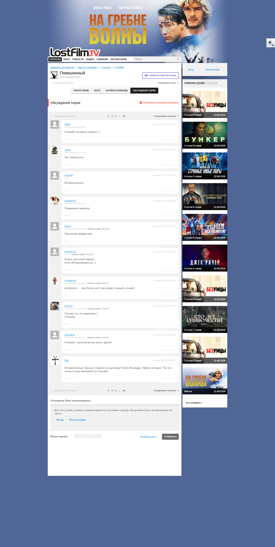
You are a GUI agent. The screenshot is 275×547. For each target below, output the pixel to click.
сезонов (211, 83)
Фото (97, 90)
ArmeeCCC (70, 251)
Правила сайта (148, 436)
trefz (67, 360)
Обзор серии (81, 90)
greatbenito (70, 280)
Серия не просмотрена (162, 75)
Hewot (68, 226)
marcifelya (70, 335)
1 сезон (105, 68)
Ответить (72, 139)
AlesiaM (69, 175)
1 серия (119, 68)
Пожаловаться (169, 139)
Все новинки (193, 403)
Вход (60, 419)
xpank (68, 150)
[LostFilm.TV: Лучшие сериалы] (76, 51)
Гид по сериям (87, 68)
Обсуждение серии (144, 90)
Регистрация (77, 419)
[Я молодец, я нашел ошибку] (256, 43)
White (67, 124)
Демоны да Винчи (62, 68)
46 (124, 116)
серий (200, 83)
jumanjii (69, 306)
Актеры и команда (117, 90)
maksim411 (70, 200)
